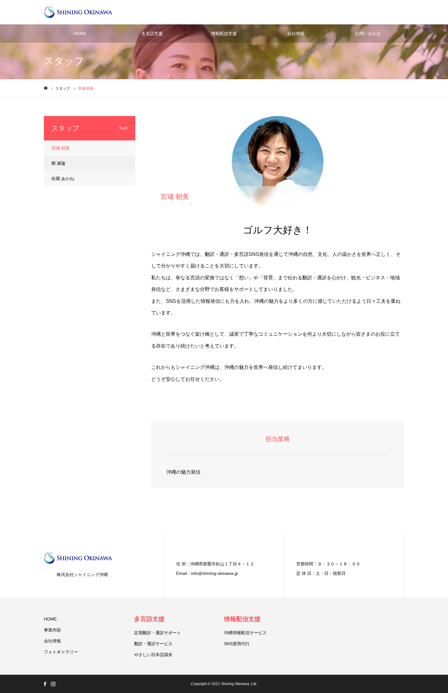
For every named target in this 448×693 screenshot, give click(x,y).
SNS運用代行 (237, 643)
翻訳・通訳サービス (153, 643)
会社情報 (295, 33)
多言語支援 (152, 33)
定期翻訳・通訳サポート (157, 632)
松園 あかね (63, 178)
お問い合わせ (368, 33)
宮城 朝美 (61, 148)
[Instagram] (53, 684)
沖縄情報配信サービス (245, 632)
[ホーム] (46, 88)
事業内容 (52, 630)
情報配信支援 (224, 33)
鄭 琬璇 (59, 163)
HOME (80, 33)
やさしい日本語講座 (153, 654)
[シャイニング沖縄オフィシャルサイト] (78, 12)
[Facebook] (45, 684)
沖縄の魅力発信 (183, 472)
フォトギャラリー (61, 651)
